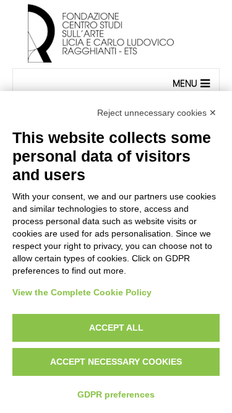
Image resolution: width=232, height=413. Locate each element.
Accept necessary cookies (116, 362)
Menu (185, 83)
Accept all (116, 328)
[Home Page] (116, 34)
